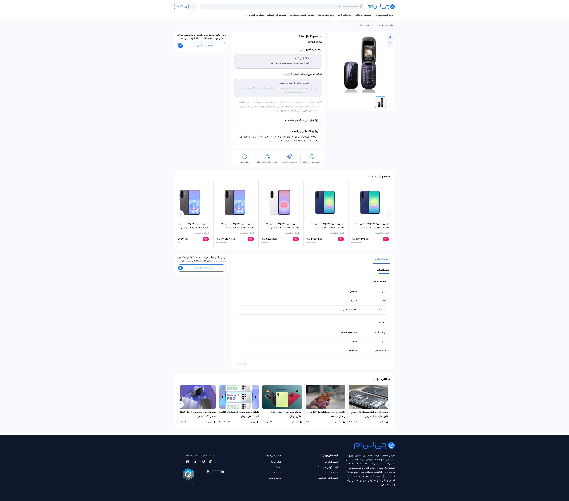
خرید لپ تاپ (344, 15)
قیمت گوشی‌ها (331, 462)
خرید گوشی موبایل (384, 15)
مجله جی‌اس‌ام (256, 15)
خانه (391, 25)
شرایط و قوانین (274, 478)
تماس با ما (276, 462)
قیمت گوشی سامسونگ (327, 467)
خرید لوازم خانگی (326, 15)
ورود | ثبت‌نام (181, 6)
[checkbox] (315, 61)
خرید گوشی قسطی (276, 15)
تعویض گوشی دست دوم (302, 15)
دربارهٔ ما (277, 467)
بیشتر (243, 363)
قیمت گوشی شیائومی (328, 478)
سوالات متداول (274, 472)
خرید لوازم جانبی (363, 15)
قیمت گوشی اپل (331, 472)
